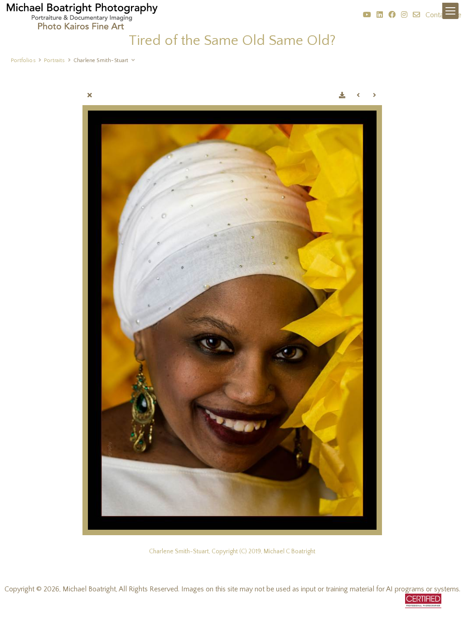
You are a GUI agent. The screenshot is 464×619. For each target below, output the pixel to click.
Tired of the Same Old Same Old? (232, 40)
